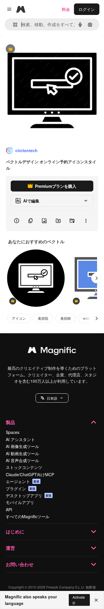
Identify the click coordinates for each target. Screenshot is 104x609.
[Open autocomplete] (13, 24)
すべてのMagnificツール (27, 516)
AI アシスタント (20, 439)
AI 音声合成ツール (22, 460)
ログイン (87, 9)
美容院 (43, 318)
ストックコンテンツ (24, 467)
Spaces (12, 432)
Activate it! (79, 600)
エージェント (22, 481)
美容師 (65, 318)
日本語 (52, 398)
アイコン (19, 318)
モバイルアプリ (20, 502)
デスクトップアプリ (28, 495)
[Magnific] (52, 351)
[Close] (96, 600)
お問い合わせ (20, 564)
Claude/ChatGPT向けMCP (30, 474)
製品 (10, 422)
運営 (10, 548)
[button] (52, 398)
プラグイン (20, 488)
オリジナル (40, 49)
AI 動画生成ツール (22, 453)
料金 (66, 9)
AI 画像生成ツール (22, 446)
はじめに (15, 531)
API (9, 509)
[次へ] (96, 278)
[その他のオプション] (86, 221)
